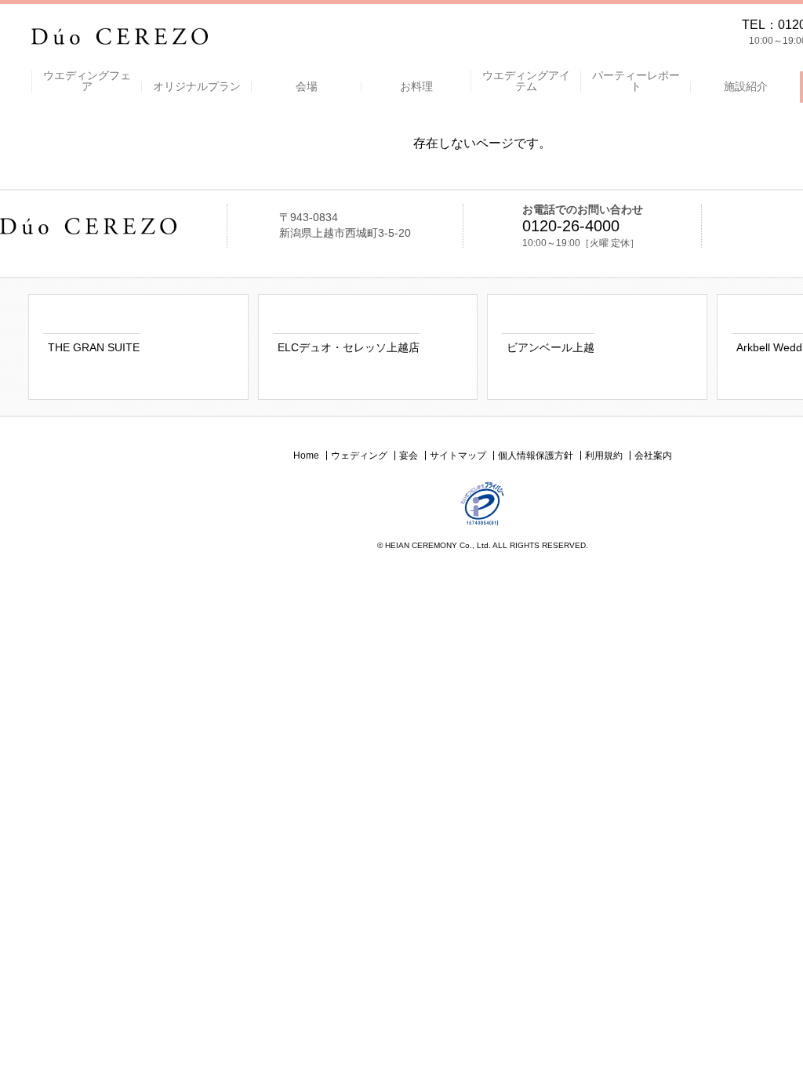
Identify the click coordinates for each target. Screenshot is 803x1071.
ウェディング (359, 455)
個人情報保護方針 (535, 455)
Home (306, 455)
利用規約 (604, 455)
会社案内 (653, 455)
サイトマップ (458, 455)
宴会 (408, 455)
